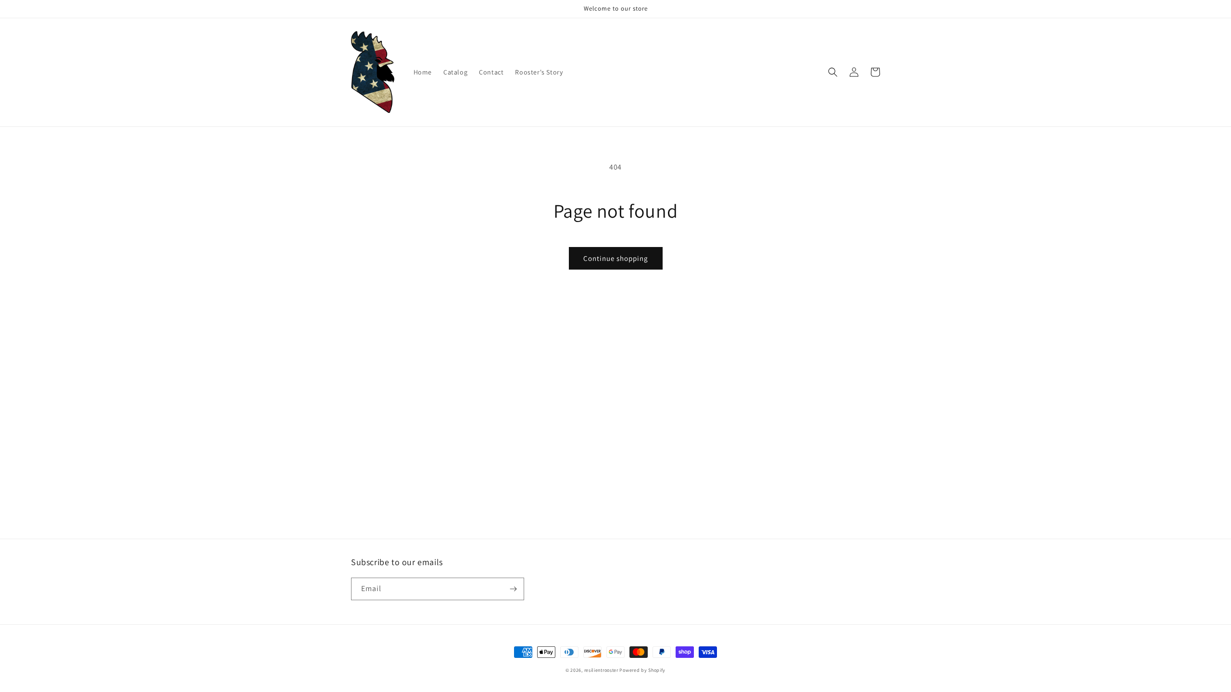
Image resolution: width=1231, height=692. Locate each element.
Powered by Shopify (642, 670)
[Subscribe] (513, 589)
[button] (832, 72)
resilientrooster (601, 670)
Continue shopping (615, 258)
